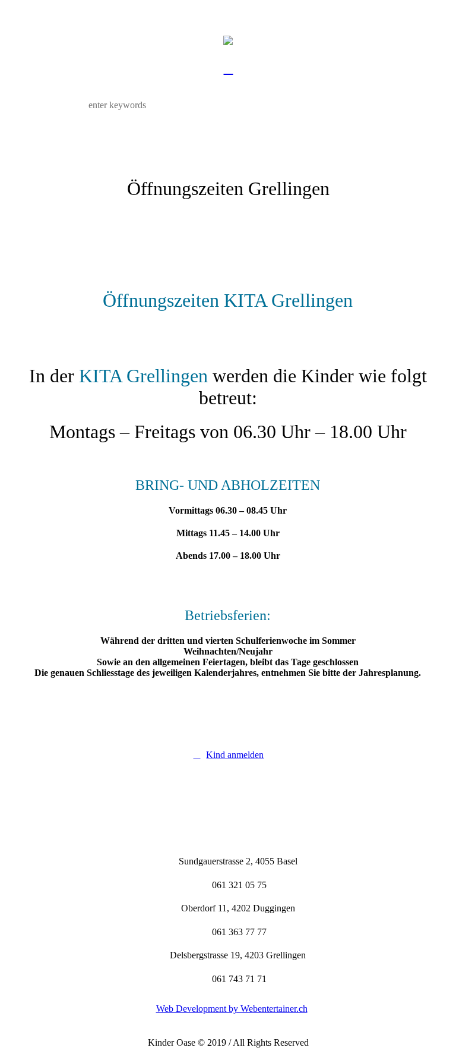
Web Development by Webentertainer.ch (232, 1009)
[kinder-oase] (228, 39)
